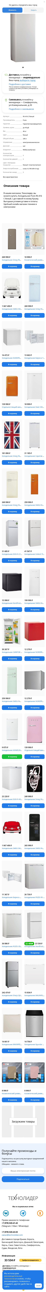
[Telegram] (23, 1213)
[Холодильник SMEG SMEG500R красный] (12, 827)
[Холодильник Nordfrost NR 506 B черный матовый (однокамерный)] (12, 582)
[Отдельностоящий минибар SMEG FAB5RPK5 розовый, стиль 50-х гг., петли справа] (34, 729)
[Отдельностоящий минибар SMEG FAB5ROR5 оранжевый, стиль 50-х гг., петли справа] (12, 386)
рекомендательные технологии (13, 1277)
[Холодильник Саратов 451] (34, 435)
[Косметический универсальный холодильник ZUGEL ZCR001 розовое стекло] (34, 1072)
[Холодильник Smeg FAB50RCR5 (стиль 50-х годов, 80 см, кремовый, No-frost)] (12, 484)
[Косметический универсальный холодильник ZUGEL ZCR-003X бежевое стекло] (12, 1072)
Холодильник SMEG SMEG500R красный (18, 848)
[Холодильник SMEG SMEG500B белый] (12, 288)
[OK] (40, 1213)
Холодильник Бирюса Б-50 (12, 897)
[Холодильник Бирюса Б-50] (12, 876)
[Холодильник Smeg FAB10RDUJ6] (12, 435)
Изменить (12, 10)
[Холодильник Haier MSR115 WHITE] (34, 386)
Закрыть (34, 10)
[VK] (6, 1213)
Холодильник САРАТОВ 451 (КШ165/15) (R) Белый (21, 652)
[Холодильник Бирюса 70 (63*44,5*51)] (34, 337)
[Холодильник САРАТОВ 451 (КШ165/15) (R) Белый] (12, 631)
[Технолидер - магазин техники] (23, 1198)
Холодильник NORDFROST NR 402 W (16, 358)
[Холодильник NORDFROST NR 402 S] (34, 680)
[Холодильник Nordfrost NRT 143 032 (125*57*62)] (34, 925)
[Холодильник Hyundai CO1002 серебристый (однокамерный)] (34, 1023)
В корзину (12, 266)
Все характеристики (10, 177)
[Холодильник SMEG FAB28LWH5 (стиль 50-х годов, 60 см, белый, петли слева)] (34, 582)
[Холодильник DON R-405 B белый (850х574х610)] (12, 778)
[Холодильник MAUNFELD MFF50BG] (12, 1023)
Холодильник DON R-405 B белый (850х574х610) (21, 799)
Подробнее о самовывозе (21, 109)
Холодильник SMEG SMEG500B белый (17, 309)
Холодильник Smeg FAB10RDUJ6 (15, 456)
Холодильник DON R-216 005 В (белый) (17, 554)
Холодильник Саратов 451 (35, 456)
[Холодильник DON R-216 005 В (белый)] (12, 533)
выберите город (27, 80)
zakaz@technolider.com (12, 1235)
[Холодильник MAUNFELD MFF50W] (34, 974)
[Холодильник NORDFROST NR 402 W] (12, 337)
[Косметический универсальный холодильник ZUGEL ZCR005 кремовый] (34, 239)
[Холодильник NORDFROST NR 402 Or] (34, 631)
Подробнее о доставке (20, 84)
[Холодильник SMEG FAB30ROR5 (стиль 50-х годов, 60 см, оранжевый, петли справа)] (34, 484)
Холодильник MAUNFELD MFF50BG (16, 1044)
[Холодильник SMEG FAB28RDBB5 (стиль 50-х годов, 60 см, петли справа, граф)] (34, 827)
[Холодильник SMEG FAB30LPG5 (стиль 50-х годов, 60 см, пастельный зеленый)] (12, 680)
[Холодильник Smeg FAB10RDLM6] (34, 778)
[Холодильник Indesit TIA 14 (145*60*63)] (34, 533)
